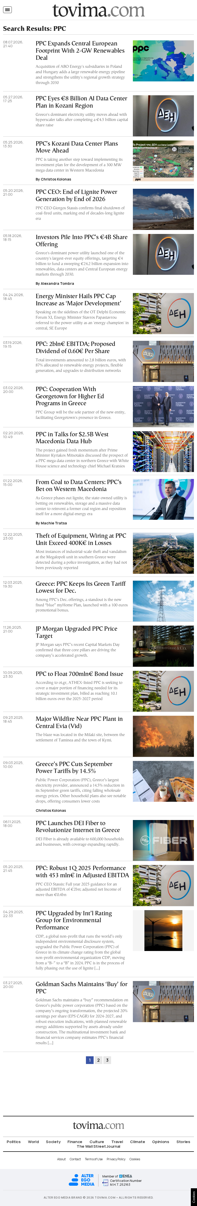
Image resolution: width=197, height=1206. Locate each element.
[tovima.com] (98, 10)
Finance (74, 1141)
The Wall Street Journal (98, 1146)
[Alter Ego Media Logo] (81, 1185)
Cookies (135, 1159)
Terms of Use (94, 1159)
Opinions (160, 1141)
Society (53, 1141)
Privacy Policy (116, 1159)
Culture (97, 1141)
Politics (14, 1141)
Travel (117, 1141)
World (33, 1141)
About (61, 1159)
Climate (137, 1141)
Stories (183, 1141)
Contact (75, 1159)
